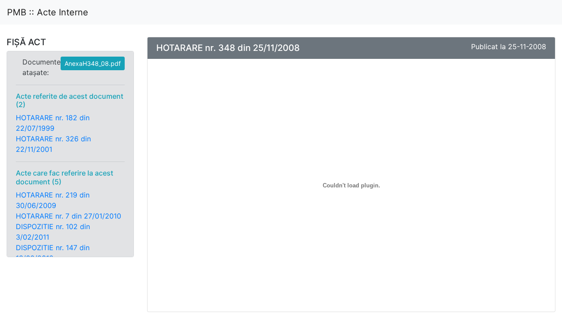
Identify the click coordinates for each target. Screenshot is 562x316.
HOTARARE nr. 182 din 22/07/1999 (53, 123)
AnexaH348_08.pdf (93, 63)
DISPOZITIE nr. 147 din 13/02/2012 (53, 252)
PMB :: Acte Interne (47, 12)
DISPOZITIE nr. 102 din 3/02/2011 (53, 231)
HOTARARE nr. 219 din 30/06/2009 (53, 200)
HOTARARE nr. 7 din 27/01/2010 (68, 216)
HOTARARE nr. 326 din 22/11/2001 (53, 144)
